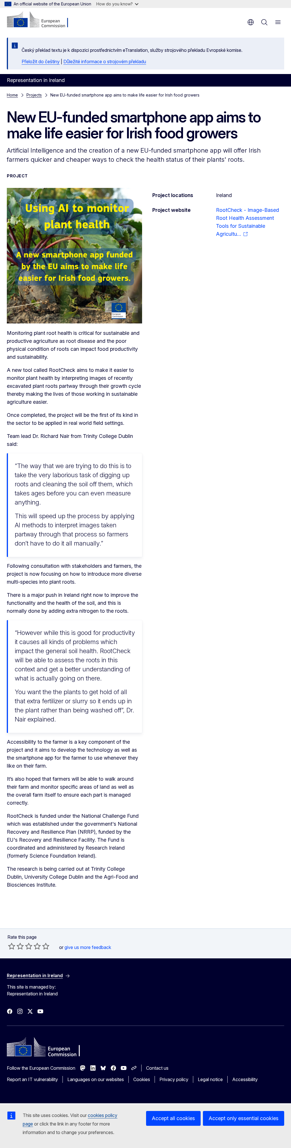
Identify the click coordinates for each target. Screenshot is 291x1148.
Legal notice (210, 1079)
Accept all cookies (173, 1118)
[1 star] (11, 946)
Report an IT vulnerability (32, 1079)
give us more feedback (88, 947)
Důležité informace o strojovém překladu (104, 61)
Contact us (157, 1068)
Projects (34, 95)
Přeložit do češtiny (41, 61)
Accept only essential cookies (243, 1118)
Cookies (141, 1079)
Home (12, 95)
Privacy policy (173, 1079)
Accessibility (245, 1079)
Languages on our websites (95, 1079)
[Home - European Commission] (41, 19)
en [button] (250, 22)
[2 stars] (15, 946)
